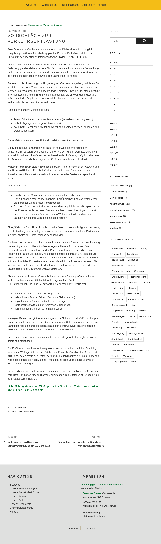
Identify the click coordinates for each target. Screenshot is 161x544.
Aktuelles (21, 25)
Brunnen (132, 265)
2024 (112, 74)
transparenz (130, 344)
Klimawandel (117, 299)
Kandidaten (117, 293)
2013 (112, 141)
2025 (112, 68)
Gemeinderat (20, 407)
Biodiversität (117, 265)
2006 (112, 165)
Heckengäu (117, 288)
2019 (112, 104)
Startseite (15, 484)
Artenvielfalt (117, 254)
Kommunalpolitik (136, 299)
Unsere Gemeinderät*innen (25, 492)
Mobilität (143, 310)
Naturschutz (145, 316)
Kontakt (101, 4)
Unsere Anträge (18, 496)
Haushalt (146, 282)
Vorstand (114, 228)
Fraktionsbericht (138, 276)
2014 (112, 135)
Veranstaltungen (118, 222)
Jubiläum (131, 288)
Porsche (17, 412)
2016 (112, 123)
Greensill (133, 282)
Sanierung (116, 327)
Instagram (91, 528)
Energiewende (118, 276)
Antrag (143, 248)
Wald (133, 361)
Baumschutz (117, 259)
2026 (112, 62)
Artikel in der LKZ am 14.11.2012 (69, 57)
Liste (133, 305)
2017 (112, 116)
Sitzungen (131, 327)
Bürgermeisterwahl (119, 185)
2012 (112, 147)
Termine (115, 344)
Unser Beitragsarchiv (21, 507)
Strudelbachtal (135, 339)
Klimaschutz (133, 293)
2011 (112, 153)
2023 (112, 80)
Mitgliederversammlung (123, 310)
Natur (132, 316)
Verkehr (29, 412)
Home (12, 25)
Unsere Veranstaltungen (23, 488)
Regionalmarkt (70, 4)
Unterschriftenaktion (139, 350)
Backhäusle (133, 254)
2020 (112, 98)
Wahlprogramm (119, 361)
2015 (112, 129)
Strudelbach (117, 339)
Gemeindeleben (118, 191)
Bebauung (133, 259)
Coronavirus (140, 271)
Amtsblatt (131, 248)
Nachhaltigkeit (118, 316)
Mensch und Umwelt (120, 210)
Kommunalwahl (117, 204)
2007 (112, 159)
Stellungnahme (135, 333)
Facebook (73, 528)
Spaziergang (117, 333)
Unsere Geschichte (20, 504)
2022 (112, 86)
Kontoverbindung (91, 512)
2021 (112, 92)
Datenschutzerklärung (94, 516)
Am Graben (117, 248)
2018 (112, 110)
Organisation (116, 216)
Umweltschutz (118, 350)
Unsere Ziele (17, 500)
